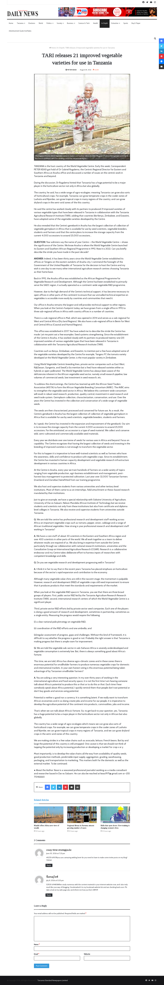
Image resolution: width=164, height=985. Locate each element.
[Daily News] (22, 13)
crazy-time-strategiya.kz (58, 850)
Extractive (114, 23)
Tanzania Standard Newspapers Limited (52, 980)
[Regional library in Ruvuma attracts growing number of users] (82, 814)
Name (37, 944)
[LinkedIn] (59, 787)
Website (87, 954)
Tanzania (20, 23)
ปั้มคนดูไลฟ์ (52, 876)
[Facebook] (47, 787)
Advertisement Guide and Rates (20, 31)
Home (11, 23)
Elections (31, 23)
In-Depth (104, 23)
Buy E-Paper (136, 23)
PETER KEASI (71, 70)
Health (95, 23)
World (41, 23)
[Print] (77, 787)
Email (36, 954)
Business (70, 23)
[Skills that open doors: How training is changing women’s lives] (115, 814)
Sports (125, 23)
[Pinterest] (65, 787)
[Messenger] (161, 61)
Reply (49, 865)
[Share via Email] (71, 787)
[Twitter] (53, 787)
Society (59, 23)
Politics (49, 23)
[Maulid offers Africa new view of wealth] (48, 814)
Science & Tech (84, 23)
